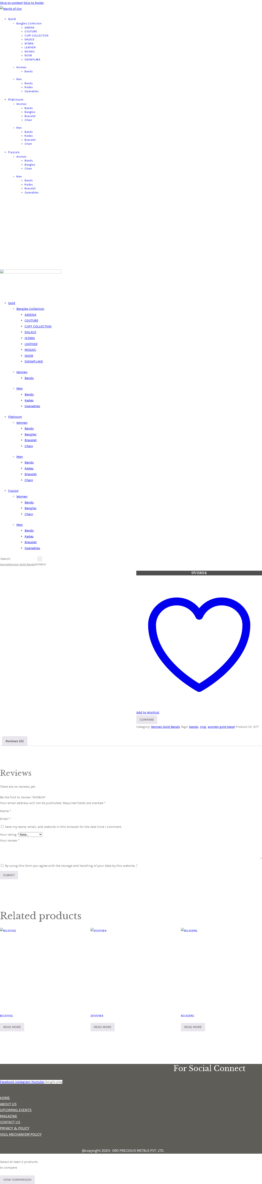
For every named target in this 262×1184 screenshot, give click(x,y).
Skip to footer (34, 3)
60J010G (6, 1016)
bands (193, 727)
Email (5, 819)
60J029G (187, 1016)
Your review (9, 840)
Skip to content (11, 3)
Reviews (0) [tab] (15, 741)
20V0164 (96, 1016)
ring (203, 727)
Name (5, 811)
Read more (12, 1027)
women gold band (221, 727)
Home (4, 564)
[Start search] (39, 558)
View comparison (17, 1180)
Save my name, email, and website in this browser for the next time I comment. (63, 827)
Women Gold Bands (21, 564)
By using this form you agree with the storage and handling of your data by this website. (71, 866)
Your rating (9, 834)
